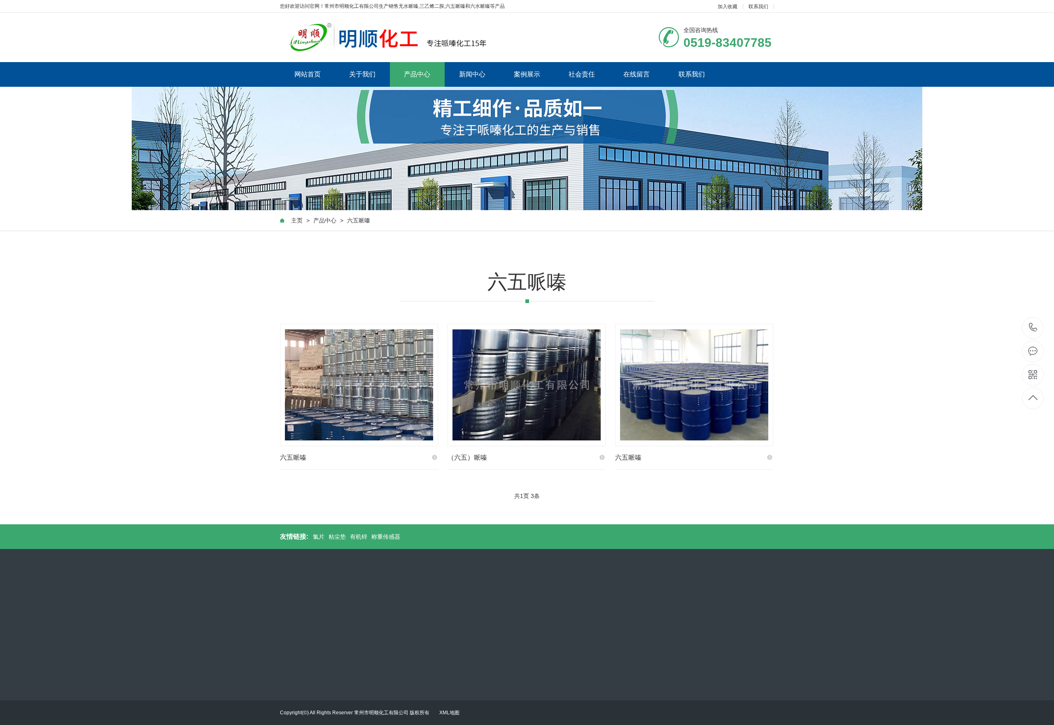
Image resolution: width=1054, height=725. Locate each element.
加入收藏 (727, 6)
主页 (297, 220)
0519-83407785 (1033, 328)
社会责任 (582, 74)
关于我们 (362, 74)
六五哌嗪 (358, 220)
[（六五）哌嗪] (527, 385)
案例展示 (527, 74)
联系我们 (758, 6)
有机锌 (358, 536)
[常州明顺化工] (386, 37)
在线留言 (636, 74)
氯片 (318, 536)
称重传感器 (385, 536)
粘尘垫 (337, 536)
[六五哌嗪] (359, 385)
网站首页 (307, 74)
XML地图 (449, 713)
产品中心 (417, 74)
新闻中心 (472, 74)
